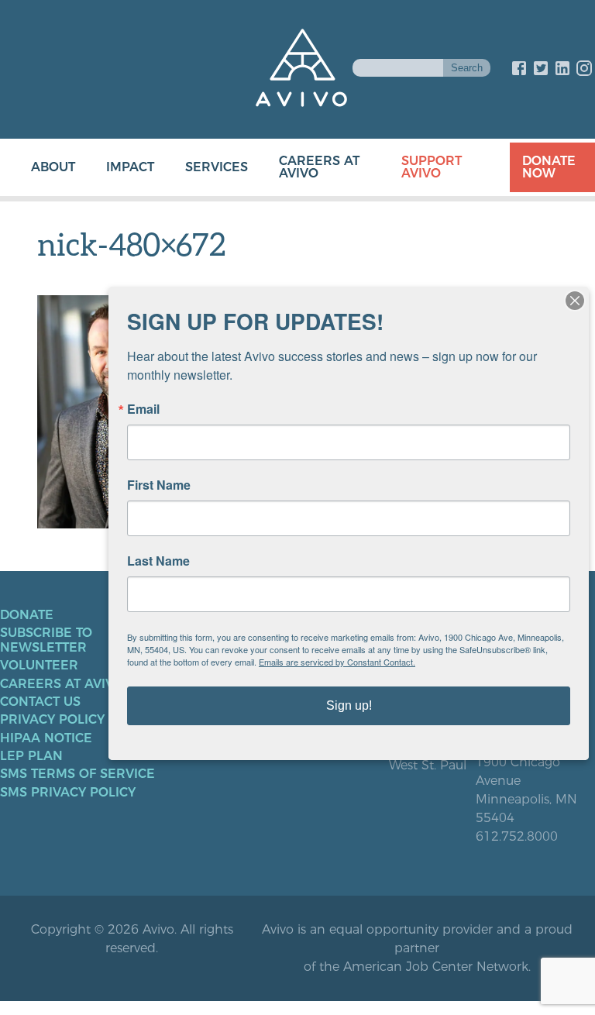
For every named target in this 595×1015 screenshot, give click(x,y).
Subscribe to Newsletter (46, 640)
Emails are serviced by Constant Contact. (337, 661)
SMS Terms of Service (77, 774)
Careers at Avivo (319, 167)
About (53, 167)
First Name (159, 485)
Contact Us (40, 702)
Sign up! (349, 705)
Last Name (158, 561)
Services (216, 167)
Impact (130, 167)
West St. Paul (427, 765)
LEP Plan (31, 756)
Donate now (549, 167)
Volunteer (39, 666)
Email (143, 409)
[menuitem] (37, 167)
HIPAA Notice (46, 738)
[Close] (575, 300)
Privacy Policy (52, 720)
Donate (26, 615)
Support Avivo (431, 167)
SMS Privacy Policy (68, 793)
